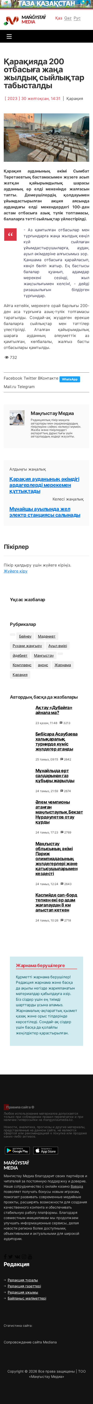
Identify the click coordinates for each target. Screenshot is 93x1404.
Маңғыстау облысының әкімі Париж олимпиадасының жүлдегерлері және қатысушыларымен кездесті (56, 858)
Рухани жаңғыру (27, 646)
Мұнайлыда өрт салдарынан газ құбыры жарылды (54, 775)
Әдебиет (20, 655)
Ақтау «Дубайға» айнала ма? (53, 710)
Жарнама (63, 665)
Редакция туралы (23, 1280)
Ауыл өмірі (57, 646)
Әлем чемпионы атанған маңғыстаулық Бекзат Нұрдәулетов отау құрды (59, 812)
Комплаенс (22, 665)
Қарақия (20, 674)
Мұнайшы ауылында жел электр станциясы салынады (44, 512)
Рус (77, 17)
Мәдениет (47, 636)
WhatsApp (70, 379)
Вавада (77, 1186)
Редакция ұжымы (23, 1292)
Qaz (68, 17)
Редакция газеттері (24, 1286)
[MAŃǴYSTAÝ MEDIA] (12, 20)
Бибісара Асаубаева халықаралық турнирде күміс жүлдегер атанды (56, 741)
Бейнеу (25, 636)
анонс (43, 665)
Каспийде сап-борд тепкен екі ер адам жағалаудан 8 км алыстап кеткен (56, 902)
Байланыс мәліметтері (27, 1298)
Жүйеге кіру (16, 571)
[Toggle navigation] (8, 36)
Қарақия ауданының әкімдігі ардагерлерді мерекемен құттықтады (44, 485)
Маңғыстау (44, 655)
